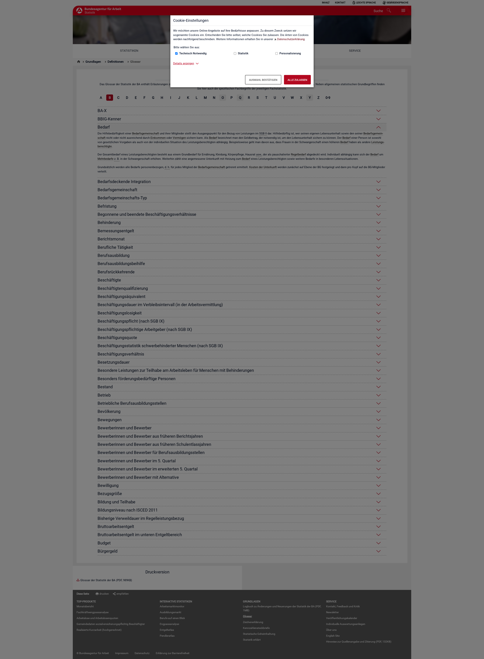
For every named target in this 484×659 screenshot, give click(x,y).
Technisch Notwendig (193, 53)
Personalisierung (290, 53)
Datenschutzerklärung (291, 39)
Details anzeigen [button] (183, 63)
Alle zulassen (297, 79)
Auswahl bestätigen (263, 79)
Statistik (243, 53)
